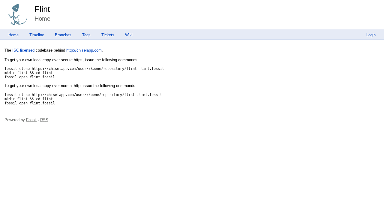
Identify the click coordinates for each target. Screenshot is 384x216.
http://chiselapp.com (84, 50)
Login (371, 35)
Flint (42, 9)
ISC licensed (23, 50)
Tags (86, 35)
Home (13, 35)
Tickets (107, 35)
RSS (44, 120)
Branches (63, 35)
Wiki (129, 35)
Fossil (31, 120)
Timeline (36, 35)
